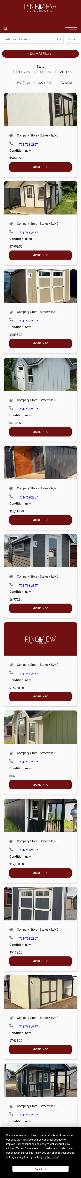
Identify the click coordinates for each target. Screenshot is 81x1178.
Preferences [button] (51, 1157)
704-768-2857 (28, 144)
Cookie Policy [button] (32, 1152)
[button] (5, 28)
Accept (40, 1168)
